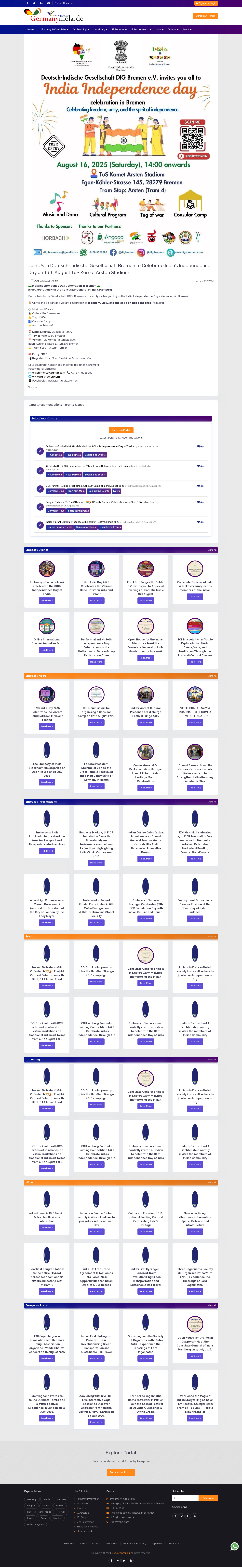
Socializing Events (95, 455)
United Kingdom (35, 1524)
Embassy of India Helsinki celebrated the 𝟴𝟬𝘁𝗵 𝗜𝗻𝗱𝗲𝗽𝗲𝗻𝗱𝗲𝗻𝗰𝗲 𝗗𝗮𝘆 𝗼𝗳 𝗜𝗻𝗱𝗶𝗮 (90, 446)
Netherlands (45, 1512)
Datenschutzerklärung (135, 1543)
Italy (29, 1512)
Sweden (57, 1518)
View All (212, 550)
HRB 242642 (117, 1508)
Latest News (69, 1543)
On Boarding (80, 29)
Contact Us (173, 1543)
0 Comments (207, 280)
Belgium (31, 1506)
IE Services (118, 29)
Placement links (85, 1531)
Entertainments (140, 29)
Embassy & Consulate (53, 29)
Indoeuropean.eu (121, 1553)
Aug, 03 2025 (41, 280)
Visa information (85, 1522)
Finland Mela (55, 455)
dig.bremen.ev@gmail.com (48, 372)
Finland (60, 1506)
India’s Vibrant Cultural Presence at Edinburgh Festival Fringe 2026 (82, 522)
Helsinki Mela (73, 455)
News (116, 491)
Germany (32, 1499)
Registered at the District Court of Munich (132, 1512)
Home (30, 29)
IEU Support (83, 1517)
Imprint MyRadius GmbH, (123, 1499)
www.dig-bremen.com (46, 376)
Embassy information (87, 1499)
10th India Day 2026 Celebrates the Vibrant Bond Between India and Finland (88, 466)
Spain (43, 1518)
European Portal (205, 16)
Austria (46, 1499)
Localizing (99, 29)
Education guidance (87, 1526)
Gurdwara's (82, 1512)
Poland (30, 1518)
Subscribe (208, 1498)
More (186, 29)
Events (83, 1543)
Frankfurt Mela (76, 491)
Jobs (158, 29)
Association (82, 1503)
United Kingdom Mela (60, 527)
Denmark (61, 1499)
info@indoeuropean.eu (122, 1517)
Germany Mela (56, 491)
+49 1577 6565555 (119, 1522)
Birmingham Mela (86, 527)
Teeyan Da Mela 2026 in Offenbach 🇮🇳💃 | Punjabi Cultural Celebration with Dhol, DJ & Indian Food (100, 502)
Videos (172, 29)
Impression (157, 1543)
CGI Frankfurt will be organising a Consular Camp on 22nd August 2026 (85, 486)
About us (96, 1543)
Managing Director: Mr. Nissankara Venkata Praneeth (138, 1503)
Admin (55, 280)
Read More (47, 600)
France (45, 1506)
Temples (81, 1508)
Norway (61, 1512)
